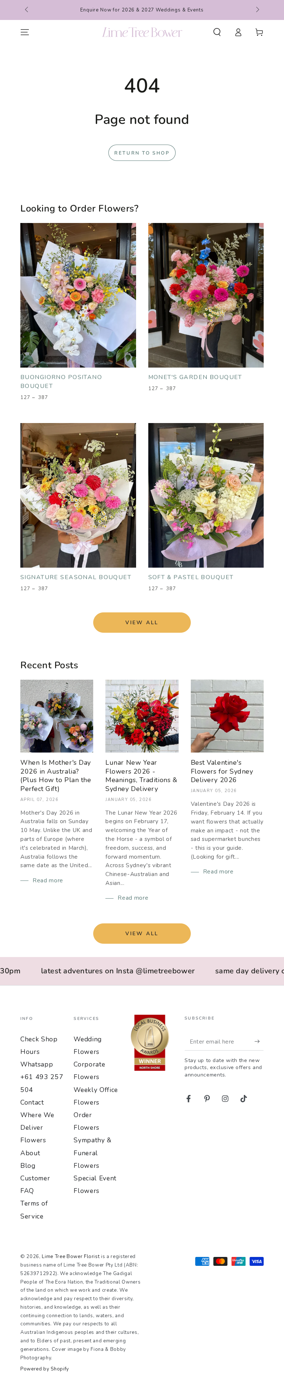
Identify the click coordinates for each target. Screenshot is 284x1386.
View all (142, 622)
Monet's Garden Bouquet (195, 377)
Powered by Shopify (44, 1369)
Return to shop (141, 153)
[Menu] (25, 32)
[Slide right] (257, 10)
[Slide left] (27, 10)
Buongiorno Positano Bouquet (61, 381)
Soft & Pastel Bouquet (191, 577)
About (30, 1153)
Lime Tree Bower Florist (70, 1256)
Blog (28, 1165)
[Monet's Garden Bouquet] (206, 295)
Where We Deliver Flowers (37, 1128)
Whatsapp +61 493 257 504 (41, 1077)
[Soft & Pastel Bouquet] (206, 495)
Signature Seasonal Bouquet (75, 577)
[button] (216, 32)
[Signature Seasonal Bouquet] (78, 495)
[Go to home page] (142, 32)
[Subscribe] (259, 1041)
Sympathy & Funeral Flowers (93, 1153)
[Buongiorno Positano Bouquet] (78, 295)
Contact (32, 1102)
